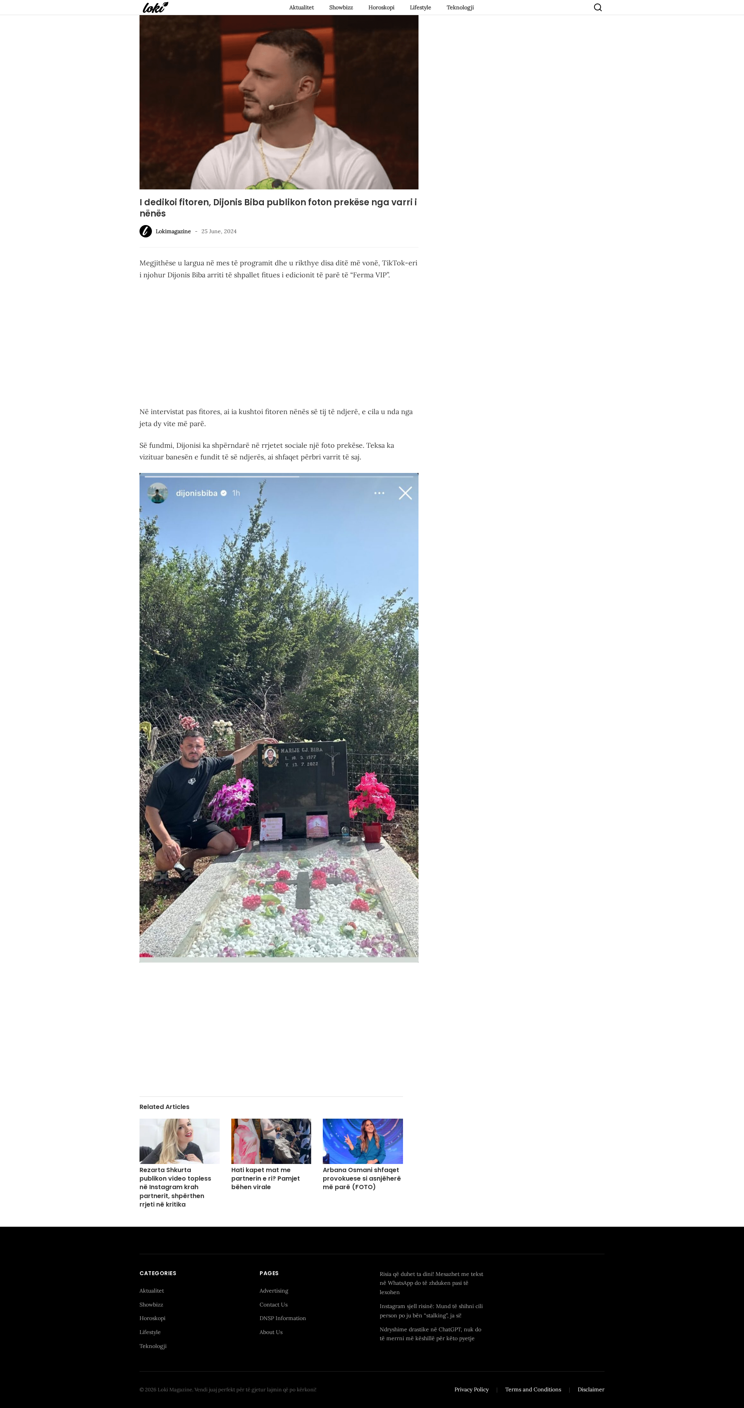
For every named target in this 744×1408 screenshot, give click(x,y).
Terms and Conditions (533, 1389)
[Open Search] (597, 7)
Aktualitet (301, 7)
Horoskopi (381, 7)
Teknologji (460, 7)
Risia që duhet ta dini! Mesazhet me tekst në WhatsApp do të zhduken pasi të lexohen (431, 1283)
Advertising (274, 1290)
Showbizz (341, 7)
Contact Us (274, 1304)
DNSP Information (283, 1318)
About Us (271, 1332)
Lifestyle (420, 7)
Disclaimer (591, 1389)
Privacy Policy (472, 1389)
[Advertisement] (279, 345)
